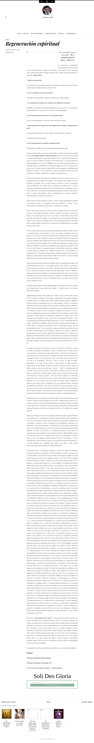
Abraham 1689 (10, 52)
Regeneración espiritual (32, 43)
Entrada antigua (87, 702)
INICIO (19, 33)
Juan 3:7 (70, 60)
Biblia (7, 39)
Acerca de (26, 33)
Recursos (61, 33)
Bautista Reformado (37, 33)
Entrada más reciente (8, 702)
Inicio (49, 702)
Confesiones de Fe (71, 33)
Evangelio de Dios (50, 33)
